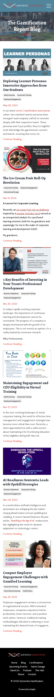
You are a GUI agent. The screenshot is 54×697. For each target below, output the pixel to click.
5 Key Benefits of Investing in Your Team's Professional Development (25, 283)
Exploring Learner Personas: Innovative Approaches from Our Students (25, 85)
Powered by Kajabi (27, 689)
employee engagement (12, 99)
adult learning (9, 95)
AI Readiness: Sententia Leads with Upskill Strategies (26, 482)
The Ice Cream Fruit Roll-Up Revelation (24, 180)
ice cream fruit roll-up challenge (32, 209)
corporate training (24, 95)
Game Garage (38, 666)
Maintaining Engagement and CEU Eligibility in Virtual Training (25, 387)
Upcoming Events (18, 666)
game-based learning (12, 591)
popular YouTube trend (28, 213)
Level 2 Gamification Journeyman (33, 110)
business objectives (11, 294)
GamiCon (15, 670)
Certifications (36, 662)
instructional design (11, 192)
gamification (27, 591)
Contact (32, 674)
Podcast (27, 670)
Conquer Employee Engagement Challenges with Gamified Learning (25, 577)
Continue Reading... (13, 139)
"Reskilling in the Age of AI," (22, 520)
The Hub (39, 670)
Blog (23, 662)
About (21, 674)
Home (14, 662)
